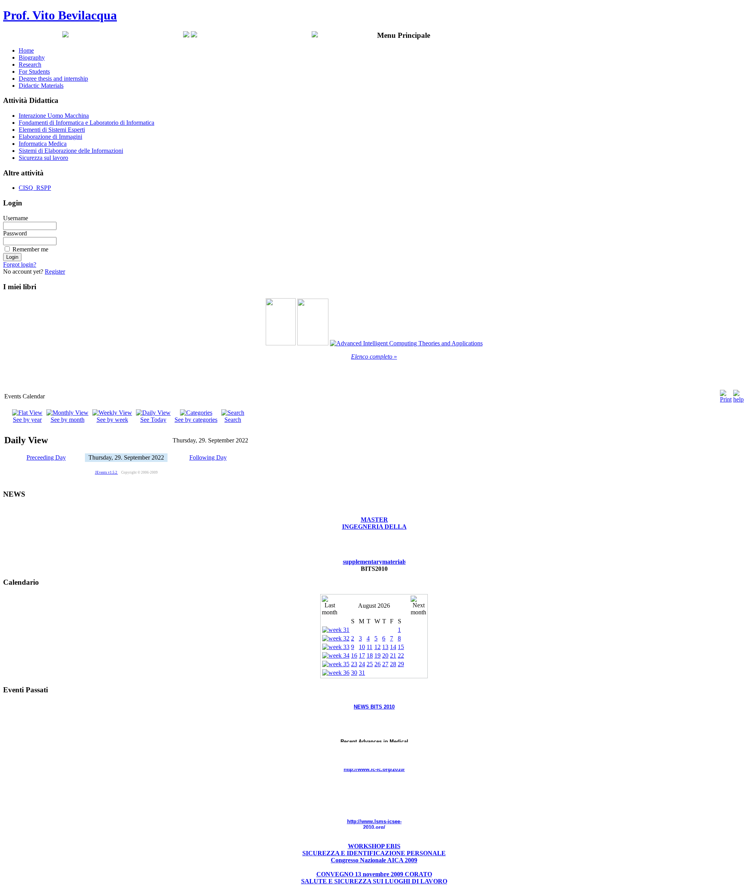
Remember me (30, 249)
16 (354, 655)
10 (362, 647)
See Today (153, 419)
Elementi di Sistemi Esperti (52, 129)
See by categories (196, 419)
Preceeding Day (46, 457)
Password (15, 233)
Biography (32, 57)
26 (377, 664)
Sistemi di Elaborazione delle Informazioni (71, 150)
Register (55, 271)
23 (354, 664)
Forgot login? (19, 264)
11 (369, 647)
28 (393, 664)
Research (30, 64)
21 (393, 655)
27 (385, 664)
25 (370, 664)
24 (362, 664)
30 (354, 672)
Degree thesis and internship (53, 78)
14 (393, 647)
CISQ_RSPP (35, 187)
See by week (112, 419)
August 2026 (374, 605)
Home (26, 50)
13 (385, 647)
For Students (34, 71)
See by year (27, 419)
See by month (68, 419)
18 (370, 655)
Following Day (208, 457)
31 (362, 672)
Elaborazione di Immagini (50, 136)
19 (377, 655)
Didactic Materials (41, 85)
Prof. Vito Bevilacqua (60, 15)
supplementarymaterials (374, 553)
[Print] (726, 394)
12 (377, 647)
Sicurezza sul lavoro (43, 157)
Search (232, 419)
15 (401, 647)
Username (15, 218)
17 (362, 655)
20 (385, 655)
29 (401, 664)
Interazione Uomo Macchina (54, 115)
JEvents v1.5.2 (106, 472)
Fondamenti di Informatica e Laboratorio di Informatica (86, 122)
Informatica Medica (43, 143)
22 (401, 655)
